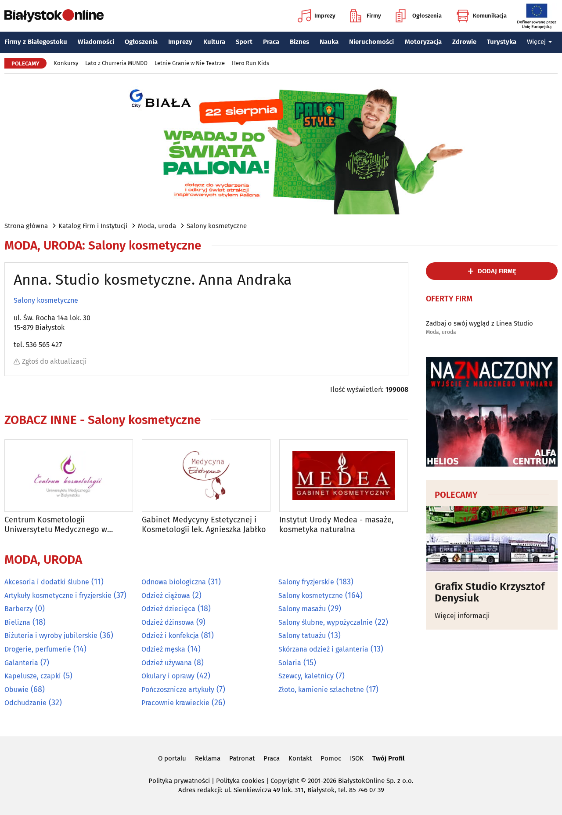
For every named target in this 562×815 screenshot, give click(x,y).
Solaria (289, 663)
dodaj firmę (497, 271)
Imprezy (324, 15)
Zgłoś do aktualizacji (54, 361)
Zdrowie (464, 42)
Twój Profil (388, 758)
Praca (271, 42)
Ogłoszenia (427, 15)
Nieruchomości (371, 42)
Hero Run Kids (250, 63)
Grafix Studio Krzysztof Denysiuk (489, 592)
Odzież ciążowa (165, 595)
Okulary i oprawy (168, 676)
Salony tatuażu (302, 635)
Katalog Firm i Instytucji (92, 226)
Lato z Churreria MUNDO (116, 63)
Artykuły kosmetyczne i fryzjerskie (58, 595)
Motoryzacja (423, 42)
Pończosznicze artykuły (177, 689)
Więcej (536, 42)
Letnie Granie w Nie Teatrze (190, 63)
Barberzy (18, 609)
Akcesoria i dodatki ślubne (46, 582)
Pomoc (331, 758)
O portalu (172, 758)
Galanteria (21, 663)
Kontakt (300, 758)
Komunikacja (490, 15)
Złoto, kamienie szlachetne (321, 689)
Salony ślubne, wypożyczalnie (325, 622)
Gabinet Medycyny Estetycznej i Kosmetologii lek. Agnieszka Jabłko (204, 524)
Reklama (207, 758)
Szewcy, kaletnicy (306, 676)
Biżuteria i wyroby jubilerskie (50, 635)
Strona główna (26, 226)
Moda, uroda (157, 226)
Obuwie (16, 689)
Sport (244, 42)
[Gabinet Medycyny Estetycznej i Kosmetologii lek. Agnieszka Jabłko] (206, 475)
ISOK (357, 758)
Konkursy (66, 63)
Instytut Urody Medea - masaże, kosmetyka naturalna (336, 524)
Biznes (299, 42)
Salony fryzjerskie (306, 582)
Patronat (242, 758)
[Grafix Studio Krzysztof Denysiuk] (492, 539)
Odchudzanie (25, 703)
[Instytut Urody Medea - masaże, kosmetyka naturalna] (343, 475)
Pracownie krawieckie (175, 703)
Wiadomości (96, 42)
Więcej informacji (462, 616)
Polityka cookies (240, 781)
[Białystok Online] (54, 15)
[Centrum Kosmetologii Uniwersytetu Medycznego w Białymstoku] (68, 475)
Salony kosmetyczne (217, 226)
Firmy (374, 15)
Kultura (214, 42)
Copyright (284, 781)
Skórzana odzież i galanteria (323, 649)
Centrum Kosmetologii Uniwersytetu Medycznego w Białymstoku (55, 524)
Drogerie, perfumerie (37, 649)
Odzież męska (163, 649)
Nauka (329, 42)
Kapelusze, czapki (32, 676)
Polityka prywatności (179, 781)
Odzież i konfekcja (170, 635)
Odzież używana (166, 663)
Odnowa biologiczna (173, 582)
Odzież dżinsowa (167, 622)
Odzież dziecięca (168, 609)
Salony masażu (302, 609)
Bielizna (17, 622)
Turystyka (501, 42)
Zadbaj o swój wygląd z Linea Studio (479, 323)
